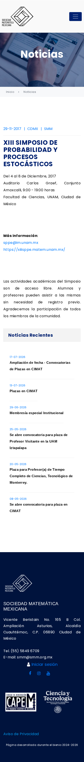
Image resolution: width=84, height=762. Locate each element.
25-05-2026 (18, 429)
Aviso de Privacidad (21, 733)
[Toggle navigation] (75, 16)
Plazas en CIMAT (23, 391)
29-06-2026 (18, 407)
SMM (48, 128)
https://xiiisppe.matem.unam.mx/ (34, 249)
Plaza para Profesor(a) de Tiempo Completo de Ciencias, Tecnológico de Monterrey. (41, 476)
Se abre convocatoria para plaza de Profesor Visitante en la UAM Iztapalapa (39, 441)
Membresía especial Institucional (37, 413)
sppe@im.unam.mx (20, 242)
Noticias (30, 92)
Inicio (10, 92)
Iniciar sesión (45, 664)
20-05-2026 (18, 464)
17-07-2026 (17, 357)
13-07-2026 (17, 385)
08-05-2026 (18, 499)
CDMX (32, 128)
